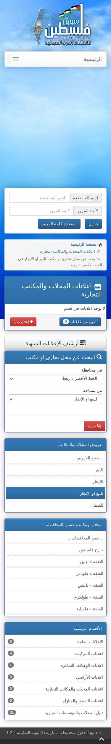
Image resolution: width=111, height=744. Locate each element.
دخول (93, 223)
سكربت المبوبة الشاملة (37, 732)
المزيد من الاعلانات (81, 322)
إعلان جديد (22, 322)
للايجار (98, 481)
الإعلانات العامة (56, 641)
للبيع (99, 469)
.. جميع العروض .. (88, 458)
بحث (92, 426)
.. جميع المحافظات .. (85, 538)
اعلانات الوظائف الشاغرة (56, 665)
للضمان (97, 505)
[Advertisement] (55, 128)
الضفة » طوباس (89, 573)
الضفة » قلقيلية (89, 609)
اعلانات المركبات (56, 653)
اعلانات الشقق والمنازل (56, 700)
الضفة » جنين (91, 561)
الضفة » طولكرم (88, 597)
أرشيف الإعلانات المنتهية (52, 343)
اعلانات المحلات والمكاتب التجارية (67, 251)
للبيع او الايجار (91, 493)
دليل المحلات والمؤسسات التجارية (56, 712)
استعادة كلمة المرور (59, 223)
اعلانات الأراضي (56, 677)
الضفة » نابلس (90, 585)
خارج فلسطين (91, 549)
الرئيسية (93, 59)
